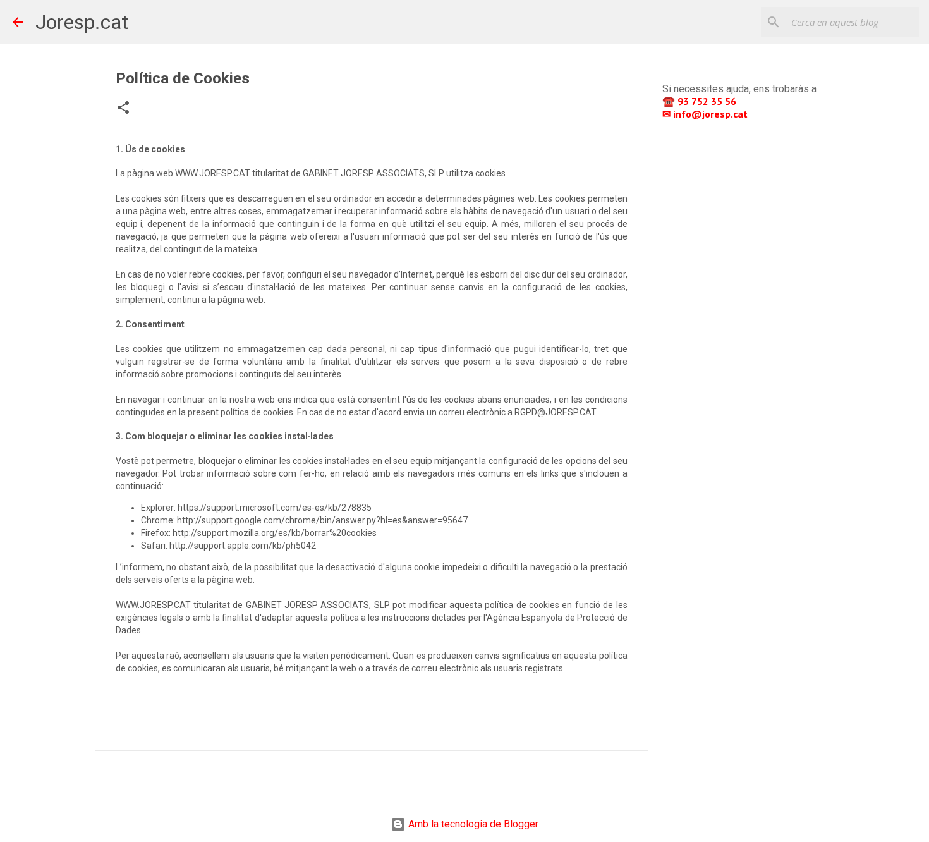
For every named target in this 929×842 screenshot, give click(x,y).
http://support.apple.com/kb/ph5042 (242, 545)
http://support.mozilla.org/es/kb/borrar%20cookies (275, 533)
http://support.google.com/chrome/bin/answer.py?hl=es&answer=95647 (322, 520)
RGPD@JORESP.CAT (555, 412)
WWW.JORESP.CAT (212, 173)
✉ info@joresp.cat (706, 113)
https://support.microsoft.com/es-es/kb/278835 (275, 508)
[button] (123, 109)
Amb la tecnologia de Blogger (472, 824)
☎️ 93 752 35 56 (700, 101)
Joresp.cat (81, 22)
